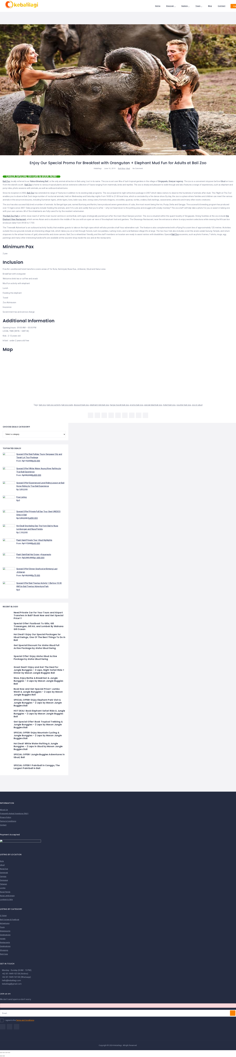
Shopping (4, 950)
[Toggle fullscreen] (6, 1052)
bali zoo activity (54, 405)
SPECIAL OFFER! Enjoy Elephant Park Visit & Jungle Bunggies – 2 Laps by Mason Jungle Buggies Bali (38, 702)
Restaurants (5, 942)
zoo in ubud (197, 405)
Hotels (2, 939)
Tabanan (3, 884)
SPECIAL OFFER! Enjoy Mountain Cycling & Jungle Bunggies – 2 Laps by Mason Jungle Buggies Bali (38, 735)
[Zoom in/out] (9, 1052)
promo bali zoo (136, 405)
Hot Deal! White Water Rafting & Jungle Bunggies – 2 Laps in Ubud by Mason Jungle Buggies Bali (38, 746)
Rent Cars (4, 954)
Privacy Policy (5, 817)
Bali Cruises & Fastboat (9, 920)
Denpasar (4, 880)
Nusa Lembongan (7, 896)
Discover (170, 6)
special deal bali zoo (153, 405)
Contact (221, 6)
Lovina (2, 888)
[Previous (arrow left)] (1, 1055)
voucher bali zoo (183, 405)
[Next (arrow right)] (4, 1055)
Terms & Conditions (8, 821)
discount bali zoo (81, 405)
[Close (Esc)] (1, 1052)
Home (157, 6)
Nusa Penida (5, 892)
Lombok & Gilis (6, 899)
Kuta (2, 861)
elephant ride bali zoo (99, 405)
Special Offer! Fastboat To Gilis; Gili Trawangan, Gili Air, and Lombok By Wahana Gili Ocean (38, 626)
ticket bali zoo (169, 405)
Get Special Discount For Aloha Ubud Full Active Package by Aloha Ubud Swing (36, 647)
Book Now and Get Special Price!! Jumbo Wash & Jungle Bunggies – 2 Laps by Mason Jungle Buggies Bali (38, 692)
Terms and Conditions (25, 1020)
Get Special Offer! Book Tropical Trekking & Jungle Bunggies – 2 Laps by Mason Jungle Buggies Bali (38, 724)
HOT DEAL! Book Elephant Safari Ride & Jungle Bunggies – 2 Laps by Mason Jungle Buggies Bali (39, 713)
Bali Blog (121, 168)
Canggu (3, 876)
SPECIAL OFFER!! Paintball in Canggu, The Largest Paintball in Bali (37, 767)
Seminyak (4, 873)
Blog (210, 6)
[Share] (4, 1052)
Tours (197, 6)
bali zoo (42, 405)
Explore (185, 6)
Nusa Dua (4, 869)
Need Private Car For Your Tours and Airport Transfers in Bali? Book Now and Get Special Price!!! (38, 615)
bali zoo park (67, 405)
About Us (4, 810)
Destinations (5, 935)
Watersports (5, 931)
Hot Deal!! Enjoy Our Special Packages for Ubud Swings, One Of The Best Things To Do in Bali (39, 637)
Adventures (4, 923)
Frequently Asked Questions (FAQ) (14, 813)
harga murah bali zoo (119, 405)
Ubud (128, 168)
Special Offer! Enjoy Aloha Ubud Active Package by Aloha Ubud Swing (35, 658)
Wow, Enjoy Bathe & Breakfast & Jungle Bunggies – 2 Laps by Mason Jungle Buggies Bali (38, 681)
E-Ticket (3, 916)
